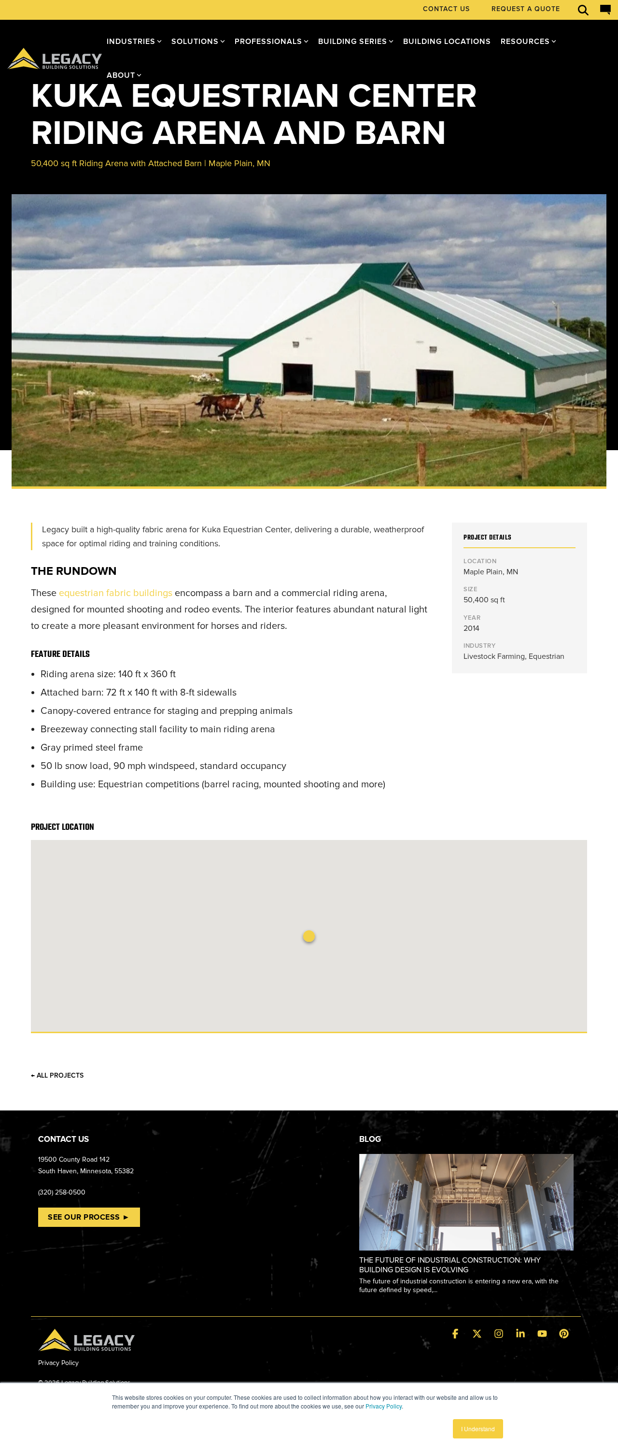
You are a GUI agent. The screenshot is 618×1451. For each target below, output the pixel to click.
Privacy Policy (383, 1406)
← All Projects (57, 1076)
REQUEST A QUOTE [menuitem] (526, 9)
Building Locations (447, 41)
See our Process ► (89, 1217)
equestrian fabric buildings (115, 593)
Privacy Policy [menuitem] (58, 1363)
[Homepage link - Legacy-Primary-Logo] (86, 1345)
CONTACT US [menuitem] (446, 9)
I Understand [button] (478, 1428)
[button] (456, 1334)
